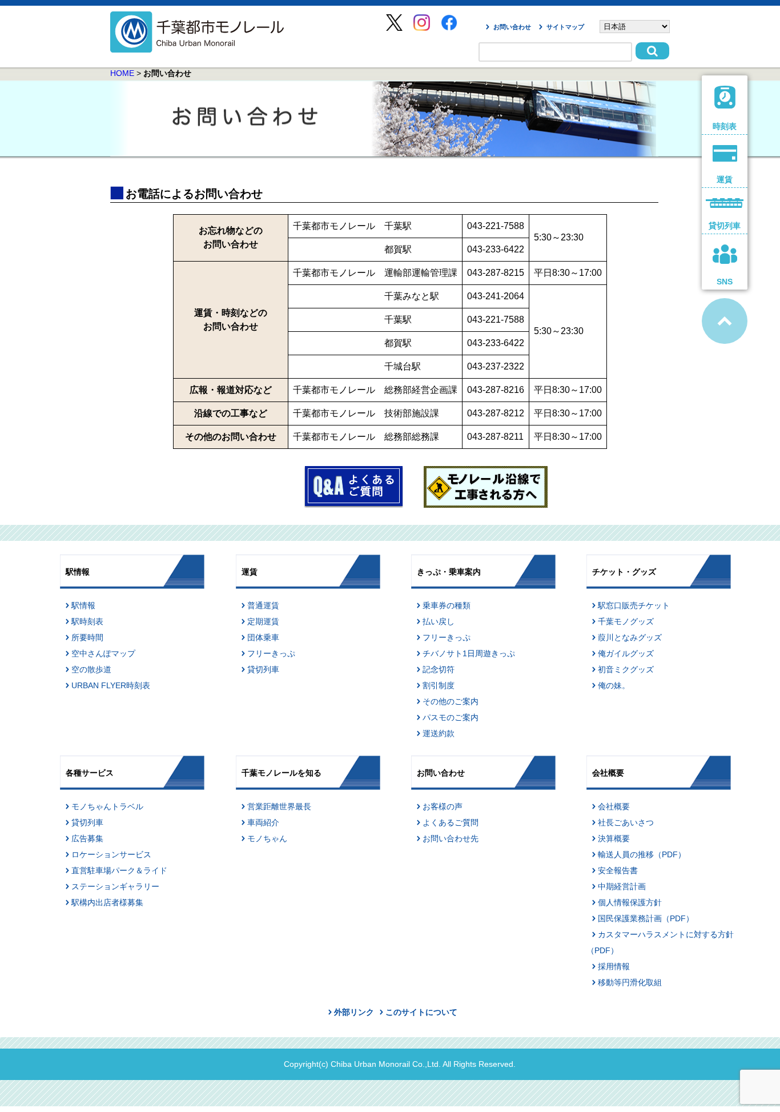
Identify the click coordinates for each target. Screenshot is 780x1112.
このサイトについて (421, 1012)
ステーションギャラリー (115, 886)
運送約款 (439, 733)
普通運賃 (263, 605)
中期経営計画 (622, 886)
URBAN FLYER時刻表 (110, 685)
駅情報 (83, 605)
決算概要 (614, 838)
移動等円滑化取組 (630, 982)
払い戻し (439, 621)
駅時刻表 (87, 621)
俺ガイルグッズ (626, 653)
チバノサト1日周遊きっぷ (469, 653)
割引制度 (439, 685)
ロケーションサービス (111, 854)
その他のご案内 (451, 701)
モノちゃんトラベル (107, 806)
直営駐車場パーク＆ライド (119, 870)
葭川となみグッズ (630, 637)
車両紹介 (263, 822)
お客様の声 (443, 806)
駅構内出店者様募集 (107, 902)
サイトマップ (565, 26)
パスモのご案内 (451, 717)
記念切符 (439, 669)
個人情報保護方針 (630, 902)
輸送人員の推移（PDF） (642, 854)
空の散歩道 (91, 669)
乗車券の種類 (447, 605)
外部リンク (354, 1012)
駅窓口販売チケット (634, 605)
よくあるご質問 (451, 822)
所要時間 (87, 637)
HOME (122, 73)
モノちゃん (267, 838)
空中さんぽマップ (103, 653)
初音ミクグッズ (626, 669)
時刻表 (725, 126)
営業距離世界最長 (279, 806)
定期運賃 (263, 621)
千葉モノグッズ (626, 621)
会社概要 (614, 806)
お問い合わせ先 (451, 838)
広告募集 (87, 838)
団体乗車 (263, 637)
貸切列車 (263, 669)
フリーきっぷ (271, 653)
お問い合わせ (512, 26)
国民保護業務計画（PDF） (646, 918)
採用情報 (614, 966)
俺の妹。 (614, 685)
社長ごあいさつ (626, 822)
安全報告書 (618, 870)
